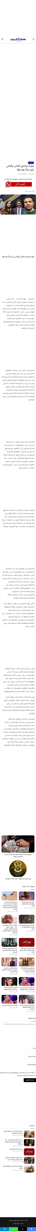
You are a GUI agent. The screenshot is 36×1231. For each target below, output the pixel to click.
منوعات (31, 162)
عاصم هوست (16, 1223)
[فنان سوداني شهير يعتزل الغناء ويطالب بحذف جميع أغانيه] (27, 942)
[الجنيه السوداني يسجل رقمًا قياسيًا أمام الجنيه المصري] (29, 1134)
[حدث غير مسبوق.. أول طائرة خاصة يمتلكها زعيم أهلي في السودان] (9, 942)
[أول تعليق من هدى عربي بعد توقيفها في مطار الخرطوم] (27, 981)
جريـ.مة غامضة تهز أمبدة (15, 1149)
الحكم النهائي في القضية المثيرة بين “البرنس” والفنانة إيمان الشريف (9, 970)
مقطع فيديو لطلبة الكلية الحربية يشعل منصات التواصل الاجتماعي (27, 970)
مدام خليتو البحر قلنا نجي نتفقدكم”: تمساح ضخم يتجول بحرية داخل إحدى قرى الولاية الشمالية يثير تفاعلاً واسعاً (9, 906)
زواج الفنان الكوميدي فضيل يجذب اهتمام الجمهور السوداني (27, 1007)
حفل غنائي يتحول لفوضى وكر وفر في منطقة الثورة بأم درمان (26, 927)
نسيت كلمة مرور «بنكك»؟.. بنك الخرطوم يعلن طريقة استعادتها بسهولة (13, 1142)
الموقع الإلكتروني (31, 1064)
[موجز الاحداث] (18, 39)
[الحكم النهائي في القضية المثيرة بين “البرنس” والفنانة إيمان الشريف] (9, 961)
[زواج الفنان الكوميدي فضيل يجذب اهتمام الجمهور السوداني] (27, 999)
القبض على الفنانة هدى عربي (9, 1005)
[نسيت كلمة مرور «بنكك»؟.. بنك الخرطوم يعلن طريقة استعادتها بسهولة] (29, 1142)
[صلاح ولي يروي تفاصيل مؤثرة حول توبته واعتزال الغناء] (27, 896)
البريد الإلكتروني (31, 1056)
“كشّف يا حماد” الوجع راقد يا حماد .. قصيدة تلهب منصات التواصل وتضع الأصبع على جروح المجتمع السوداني (9, 929)
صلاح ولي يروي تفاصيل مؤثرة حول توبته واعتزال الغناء (28, 904)
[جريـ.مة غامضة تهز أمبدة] (29, 1151)
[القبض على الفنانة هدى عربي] (9, 999)
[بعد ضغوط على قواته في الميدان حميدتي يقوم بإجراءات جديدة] (29, 1160)
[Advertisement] (18, 18)
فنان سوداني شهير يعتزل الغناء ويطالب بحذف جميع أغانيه (27, 950)
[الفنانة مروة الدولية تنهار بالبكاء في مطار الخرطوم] (9, 981)
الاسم (34, 1048)
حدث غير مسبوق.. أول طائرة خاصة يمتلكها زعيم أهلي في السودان (9, 950)
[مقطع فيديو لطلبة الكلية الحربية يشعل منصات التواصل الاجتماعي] (27, 961)
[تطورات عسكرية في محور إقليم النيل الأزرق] (29, 1169)
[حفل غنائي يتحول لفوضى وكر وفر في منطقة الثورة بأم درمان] (27, 919)
